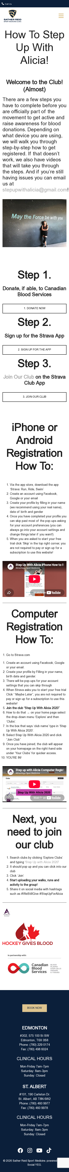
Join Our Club (19, 377)
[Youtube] (39, 1150)
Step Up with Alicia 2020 (41, 862)
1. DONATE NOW (34, 308)
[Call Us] (3, 4)
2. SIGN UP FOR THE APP (34, 349)
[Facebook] (20, 1150)
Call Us (8, 4)
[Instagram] (29, 1150)
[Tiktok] (49, 1150)
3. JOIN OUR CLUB (34, 397)
